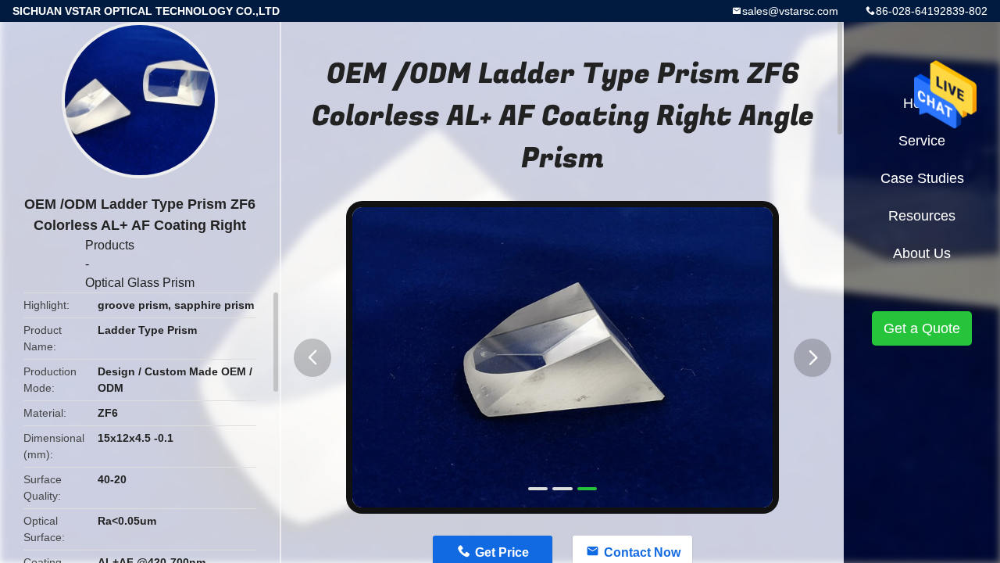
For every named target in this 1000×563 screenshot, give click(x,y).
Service (921, 141)
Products (109, 245)
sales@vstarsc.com (790, 11)
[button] (312, 358)
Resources (921, 216)
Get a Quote (922, 328)
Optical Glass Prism (140, 282)
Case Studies (922, 178)
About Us (922, 253)
